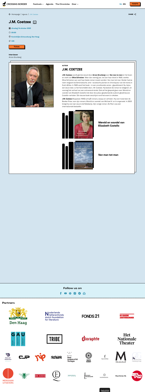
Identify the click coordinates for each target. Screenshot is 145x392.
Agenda (49, 4)
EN (124, 4)
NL (121, 4)
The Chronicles (62, 4)
